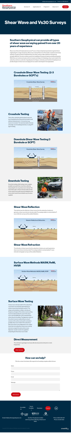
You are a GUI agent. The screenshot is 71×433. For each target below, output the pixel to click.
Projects (46, 7)
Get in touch (16, 394)
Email (12, 376)
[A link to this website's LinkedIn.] (56, 408)
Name (12, 365)
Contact (65, 7)
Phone (12, 371)
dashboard (11, 428)
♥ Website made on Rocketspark (19, 428)
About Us (54, 7)
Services (26, 7)
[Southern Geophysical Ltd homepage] (9, 6)
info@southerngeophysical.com (49, 1)
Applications (36, 7)
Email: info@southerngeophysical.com (11, 418)
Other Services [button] (19, 350)
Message (13, 382)
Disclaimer (39, 408)
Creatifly (28, 428)
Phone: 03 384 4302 (59, 419)
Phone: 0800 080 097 (59, 418)
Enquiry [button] (48, 408)
